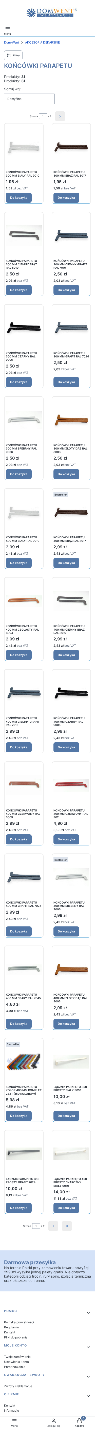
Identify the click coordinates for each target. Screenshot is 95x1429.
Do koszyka (18, 197)
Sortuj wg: (12, 89)
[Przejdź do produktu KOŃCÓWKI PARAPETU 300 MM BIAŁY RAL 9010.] (24, 147)
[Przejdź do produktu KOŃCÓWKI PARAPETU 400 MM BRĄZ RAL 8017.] (71, 512)
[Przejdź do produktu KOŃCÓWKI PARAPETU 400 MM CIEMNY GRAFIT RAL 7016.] (24, 693)
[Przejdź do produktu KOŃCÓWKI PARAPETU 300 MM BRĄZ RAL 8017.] (71, 147)
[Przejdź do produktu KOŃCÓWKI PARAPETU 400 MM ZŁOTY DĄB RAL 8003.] (71, 969)
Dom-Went (11, 42)
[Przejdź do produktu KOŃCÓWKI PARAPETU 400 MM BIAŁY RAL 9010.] (24, 512)
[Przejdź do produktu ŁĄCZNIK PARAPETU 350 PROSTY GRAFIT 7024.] (24, 1154)
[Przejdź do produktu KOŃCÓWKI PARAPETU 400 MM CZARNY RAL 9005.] (71, 693)
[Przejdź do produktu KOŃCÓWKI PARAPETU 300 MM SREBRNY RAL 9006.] (24, 420)
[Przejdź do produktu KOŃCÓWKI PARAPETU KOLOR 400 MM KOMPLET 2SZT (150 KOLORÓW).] (24, 1062)
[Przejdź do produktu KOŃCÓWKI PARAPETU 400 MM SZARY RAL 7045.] (24, 969)
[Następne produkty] (53, 1226)
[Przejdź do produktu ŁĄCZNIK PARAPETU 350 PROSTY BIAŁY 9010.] (71, 1062)
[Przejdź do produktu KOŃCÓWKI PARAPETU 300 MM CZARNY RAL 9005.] (24, 328)
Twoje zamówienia (17, 1357)
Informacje (11, 1410)
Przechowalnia (14, 1367)
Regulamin (11, 1327)
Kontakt (9, 1332)
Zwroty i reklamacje (18, 1386)
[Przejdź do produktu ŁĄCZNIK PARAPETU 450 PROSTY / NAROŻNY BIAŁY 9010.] (71, 1154)
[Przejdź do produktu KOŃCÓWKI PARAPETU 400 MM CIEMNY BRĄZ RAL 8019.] (71, 601)
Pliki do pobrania (16, 1337)
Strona (34, 116)
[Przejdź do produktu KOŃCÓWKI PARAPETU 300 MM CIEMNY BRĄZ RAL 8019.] (24, 236)
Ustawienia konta (16, 1362)
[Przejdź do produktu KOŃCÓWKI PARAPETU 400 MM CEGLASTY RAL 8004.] (24, 601)
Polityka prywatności (19, 1322)
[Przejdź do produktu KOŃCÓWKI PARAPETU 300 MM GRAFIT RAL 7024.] (71, 328)
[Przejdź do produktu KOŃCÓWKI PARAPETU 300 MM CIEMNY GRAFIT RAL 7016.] (71, 236)
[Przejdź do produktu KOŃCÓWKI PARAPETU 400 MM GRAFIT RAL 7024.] (24, 877)
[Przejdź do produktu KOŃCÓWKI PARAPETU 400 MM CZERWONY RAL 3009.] (24, 785)
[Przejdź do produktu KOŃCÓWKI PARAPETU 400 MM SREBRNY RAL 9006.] (71, 877)
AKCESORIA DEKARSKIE (42, 42)
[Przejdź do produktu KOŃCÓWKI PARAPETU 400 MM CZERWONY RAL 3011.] (71, 785)
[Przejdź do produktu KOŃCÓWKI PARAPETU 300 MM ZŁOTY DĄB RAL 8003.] (71, 420)
